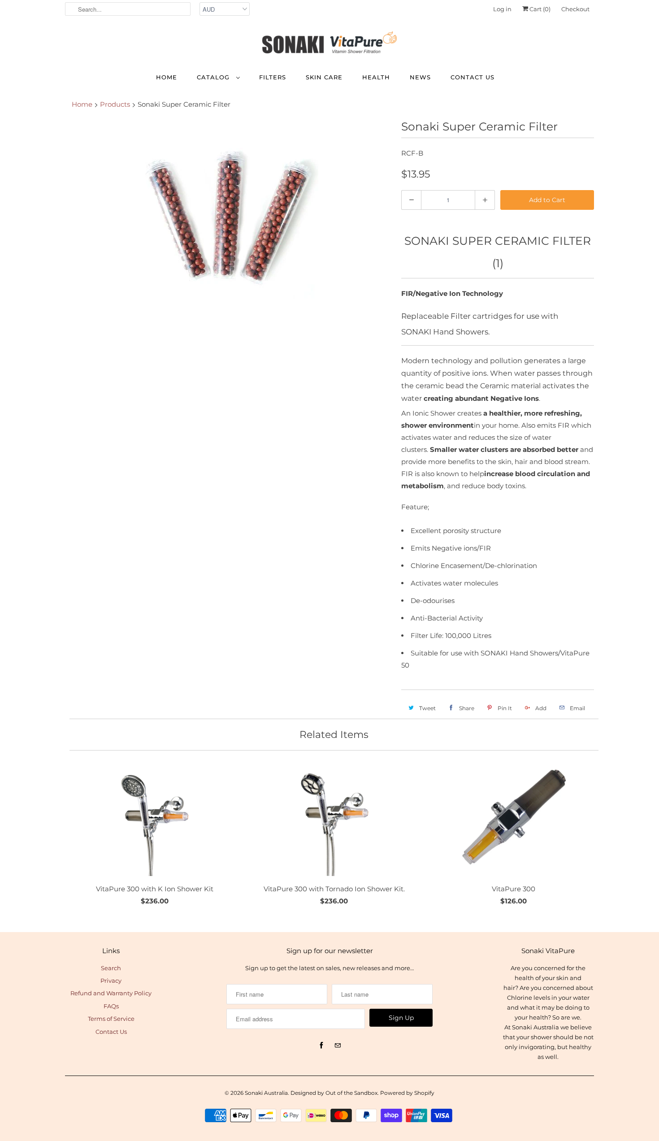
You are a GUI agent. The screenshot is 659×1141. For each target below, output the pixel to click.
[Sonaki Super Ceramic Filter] (228, 209)
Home (166, 77)
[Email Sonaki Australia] (337, 1045)
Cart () (539, 9)
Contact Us (472, 77)
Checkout (575, 9)
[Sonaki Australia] (329, 44)
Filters (272, 77)
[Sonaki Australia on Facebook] (321, 1045)
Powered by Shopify (407, 1092)
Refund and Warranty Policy (111, 993)
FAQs (111, 1006)
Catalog (214, 77)
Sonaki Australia (266, 1092)
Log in (502, 9)
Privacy (110, 980)
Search (111, 968)
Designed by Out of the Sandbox (333, 1092)
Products (115, 104)
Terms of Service (111, 1018)
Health (376, 77)
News (420, 77)
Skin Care (324, 77)
